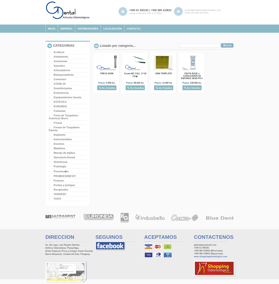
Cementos (60, 79)
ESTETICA (60, 102)
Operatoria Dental (64, 157)
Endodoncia (61, 92)
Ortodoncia (60, 162)
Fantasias (60, 111)
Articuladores (62, 70)
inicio (51, 28)
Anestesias (60, 61)
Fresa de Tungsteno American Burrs (63, 117)
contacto (133, 28)
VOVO (57, 198)
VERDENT (60, 194)
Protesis (59, 180)
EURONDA (60, 106)
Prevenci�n (61, 171)
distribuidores (88, 28)
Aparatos (59, 65)
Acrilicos (59, 52)
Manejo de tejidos (64, 153)
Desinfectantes (63, 88)
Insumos (59, 143)
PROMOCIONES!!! (65, 176)
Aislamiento (61, 56)
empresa (66, 28)
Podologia (60, 166)
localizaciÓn (112, 28)
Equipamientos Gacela (67, 97)
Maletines (59, 148)
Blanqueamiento (64, 74)
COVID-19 (60, 83)
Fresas (58, 123)
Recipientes (61, 189)
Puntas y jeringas (64, 185)
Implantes (60, 134)
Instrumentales (63, 139)
